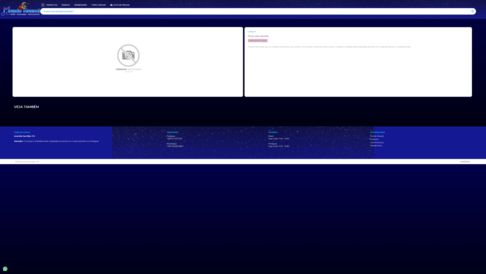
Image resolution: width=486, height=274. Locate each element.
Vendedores (80, 5)
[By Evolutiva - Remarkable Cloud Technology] (466, 161)
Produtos (374, 139)
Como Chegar (99, 5)
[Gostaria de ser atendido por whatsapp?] (5, 269)
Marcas (66, 5)
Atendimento (376, 145)
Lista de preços (121, 5)
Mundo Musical (377, 136)
